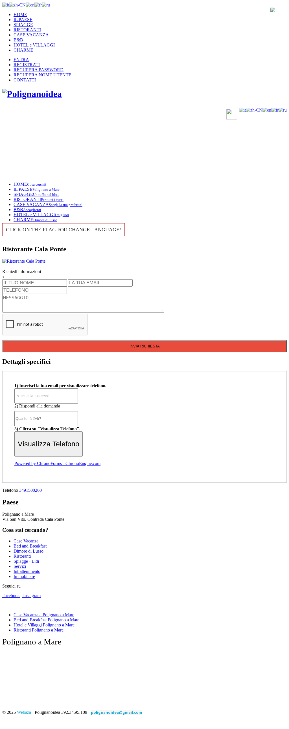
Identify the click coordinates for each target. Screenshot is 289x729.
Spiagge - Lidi (26, 561)
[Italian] (5, 4)
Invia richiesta (145, 346)
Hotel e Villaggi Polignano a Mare (44, 624)
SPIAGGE (23, 24)
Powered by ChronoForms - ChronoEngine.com (57, 463)
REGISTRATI (27, 64)
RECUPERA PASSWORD (39, 69)
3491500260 (30, 490)
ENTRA (21, 59)
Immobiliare (24, 576)
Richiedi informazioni (21, 271)
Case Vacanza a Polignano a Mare (44, 614)
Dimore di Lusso (28, 551)
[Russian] (46, 4)
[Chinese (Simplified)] (17, 4)
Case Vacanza (26, 541)
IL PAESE (23, 19)
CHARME (23, 50)
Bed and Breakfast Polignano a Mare (46, 619)
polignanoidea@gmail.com (116, 712)
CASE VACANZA (31, 34)
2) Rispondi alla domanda (37, 406)
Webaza (24, 712)
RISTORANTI (27, 29)
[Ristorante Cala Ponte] (23, 261)
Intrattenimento (27, 571)
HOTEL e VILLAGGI (34, 45)
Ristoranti (22, 556)
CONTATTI (25, 79)
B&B (18, 39)
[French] (38, 4)
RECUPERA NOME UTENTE (42, 74)
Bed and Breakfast (30, 546)
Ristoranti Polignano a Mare (39, 630)
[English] (30, 4)
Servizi (20, 566)
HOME (20, 14)
